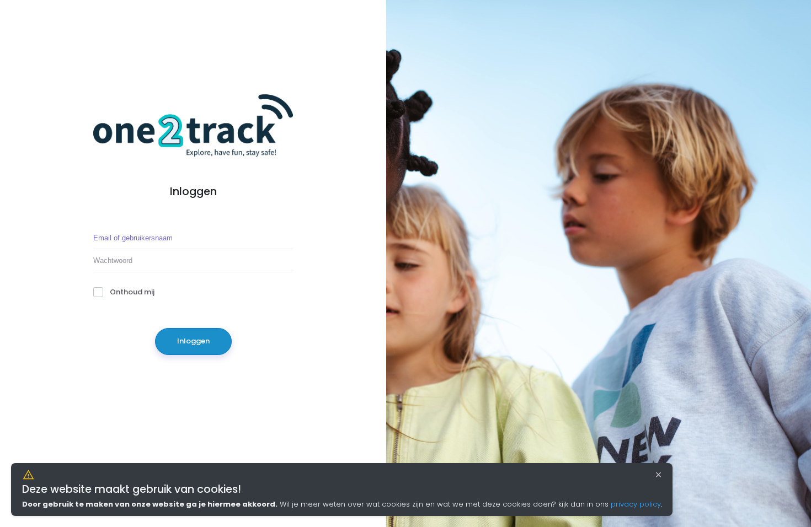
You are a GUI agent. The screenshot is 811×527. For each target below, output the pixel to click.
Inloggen (193, 341)
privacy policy (636, 504)
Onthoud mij (132, 292)
